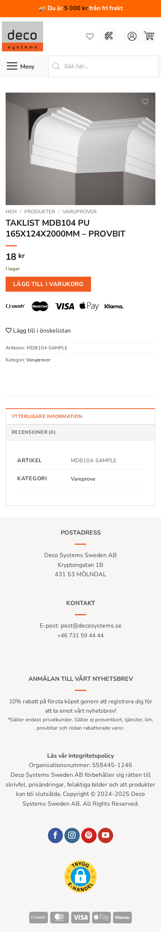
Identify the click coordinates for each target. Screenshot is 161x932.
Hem (11, 211)
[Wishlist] (90, 36)
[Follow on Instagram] (72, 835)
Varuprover (80, 211)
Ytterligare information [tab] (47, 416)
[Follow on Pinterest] (89, 835)
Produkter (39, 211)
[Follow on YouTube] (105, 835)
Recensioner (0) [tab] (34, 432)
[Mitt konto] (132, 36)
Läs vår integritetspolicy (80, 756)
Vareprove (83, 478)
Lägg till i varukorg (48, 284)
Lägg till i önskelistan (41, 331)
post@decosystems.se (91, 626)
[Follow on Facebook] (55, 835)
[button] (148, 36)
